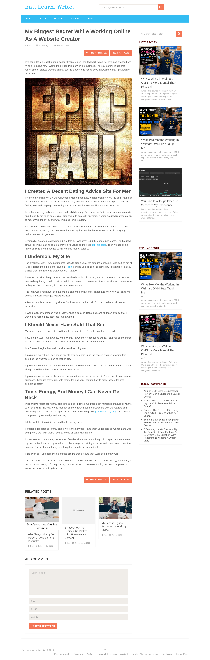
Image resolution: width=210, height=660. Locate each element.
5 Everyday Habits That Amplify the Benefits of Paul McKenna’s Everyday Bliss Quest (160, 432)
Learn (57, 19)
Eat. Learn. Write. (49, 6)
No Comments (63, 45)
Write (73, 19)
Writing (90, 654)
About (29, 19)
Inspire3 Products (118, 654)
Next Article (121, 52)
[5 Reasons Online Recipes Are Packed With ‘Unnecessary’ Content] (78, 510)
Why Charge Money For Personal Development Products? (41, 538)
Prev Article (98, 52)
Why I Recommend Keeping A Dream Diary (160, 438)
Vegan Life (78, 654)
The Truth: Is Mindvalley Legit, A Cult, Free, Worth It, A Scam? (161, 403)
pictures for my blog (105, 411)
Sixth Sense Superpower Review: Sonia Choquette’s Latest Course (162, 394)
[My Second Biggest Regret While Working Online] (115, 508)
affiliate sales (99, 245)
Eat (41, 19)
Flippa (68, 266)
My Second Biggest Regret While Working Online (114, 526)
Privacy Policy (182, 654)
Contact (91, 19)
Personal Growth (61, 654)
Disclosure (167, 654)
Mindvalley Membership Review (144, 654)
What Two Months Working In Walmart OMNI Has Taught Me (160, 143)
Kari (29, 45)
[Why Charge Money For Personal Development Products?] (42, 513)
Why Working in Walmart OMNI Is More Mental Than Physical (158, 82)
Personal (102, 654)
